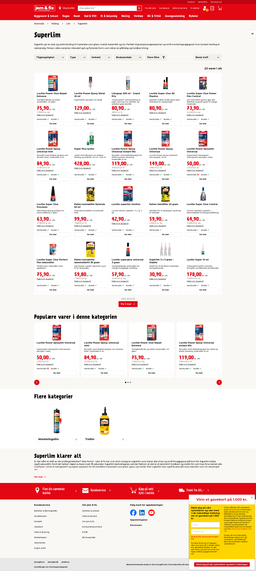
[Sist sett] (253, 33)
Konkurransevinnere (92, 527)
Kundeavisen (40, 516)
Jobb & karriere (179, 8)
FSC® (84, 532)
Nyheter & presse (90, 511)
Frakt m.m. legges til (45, 115)
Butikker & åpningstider (45, 511)
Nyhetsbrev (202, 2)
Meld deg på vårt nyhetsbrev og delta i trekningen (222, 564)
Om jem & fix (88, 521)
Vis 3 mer (126, 304)
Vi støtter (194, 8)
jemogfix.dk (53, 562)
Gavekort (191, 2)
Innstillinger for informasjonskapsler (51, 567)
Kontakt (38, 521)
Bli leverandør (88, 537)
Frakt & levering (41, 532)
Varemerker (39, 543)
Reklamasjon (40, 537)
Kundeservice (216, 2)
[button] (125, 382)
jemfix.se (65, 562)
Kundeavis (164, 8)
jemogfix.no (39, 562)
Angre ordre (40, 548)
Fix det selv (150, 8)
